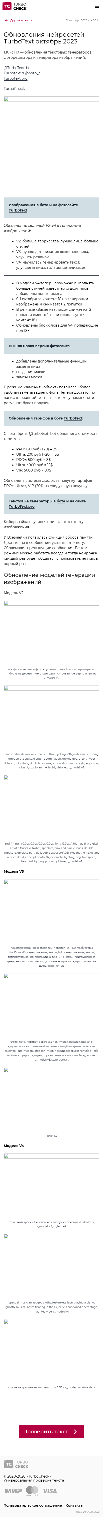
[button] (97, 6)
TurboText (18, 210)
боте (44, 205)
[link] (18, 21)
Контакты (75, 1505)
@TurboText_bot (18, 68)
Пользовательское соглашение (33, 1505)
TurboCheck (14, 88)
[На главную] (15, 6)
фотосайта (60, 346)
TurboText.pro (21, 506)
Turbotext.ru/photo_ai (23, 73)
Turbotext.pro (16, 78)
